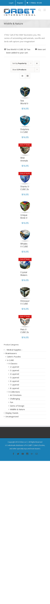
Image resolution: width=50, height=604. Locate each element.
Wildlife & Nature (17, 409)
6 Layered (14, 381)
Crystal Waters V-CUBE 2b (24, 276)
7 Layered (14, 384)
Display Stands (11, 413)
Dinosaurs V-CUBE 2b (25, 304)
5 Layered (14, 377)
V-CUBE (10, 360)
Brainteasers (11, 353)
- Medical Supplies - (13, 349)
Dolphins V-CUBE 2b (24, 132)
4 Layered (14, 374)
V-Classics (12, 363)
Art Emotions (16, 395)
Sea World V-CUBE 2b (24, 103)
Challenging (15, 398)
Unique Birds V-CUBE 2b (24, 218)
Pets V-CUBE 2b (24, 331)
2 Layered (14, 367)
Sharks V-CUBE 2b (25, 188)
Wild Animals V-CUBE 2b (24, 162)
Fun (11, 402)
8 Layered (14, 388)
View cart (42, 49)
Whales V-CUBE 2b (24, 246)
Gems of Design (17, 405)
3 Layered (14, 370)
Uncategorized (11, 416)
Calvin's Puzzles (14, 356)
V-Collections (14, 391)
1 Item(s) (35, 3)
